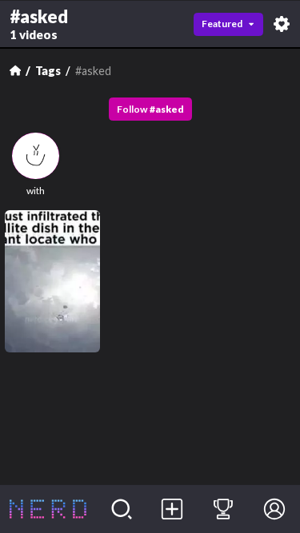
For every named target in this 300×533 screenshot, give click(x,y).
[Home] (15, 70)
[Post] (172, 509)
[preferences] (281, 24)
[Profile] (274, 509)
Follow (150, 109)
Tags (48, 71)
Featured (222, 24)
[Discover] (121, 509)
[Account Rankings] (223, 509)
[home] (48, 509)
